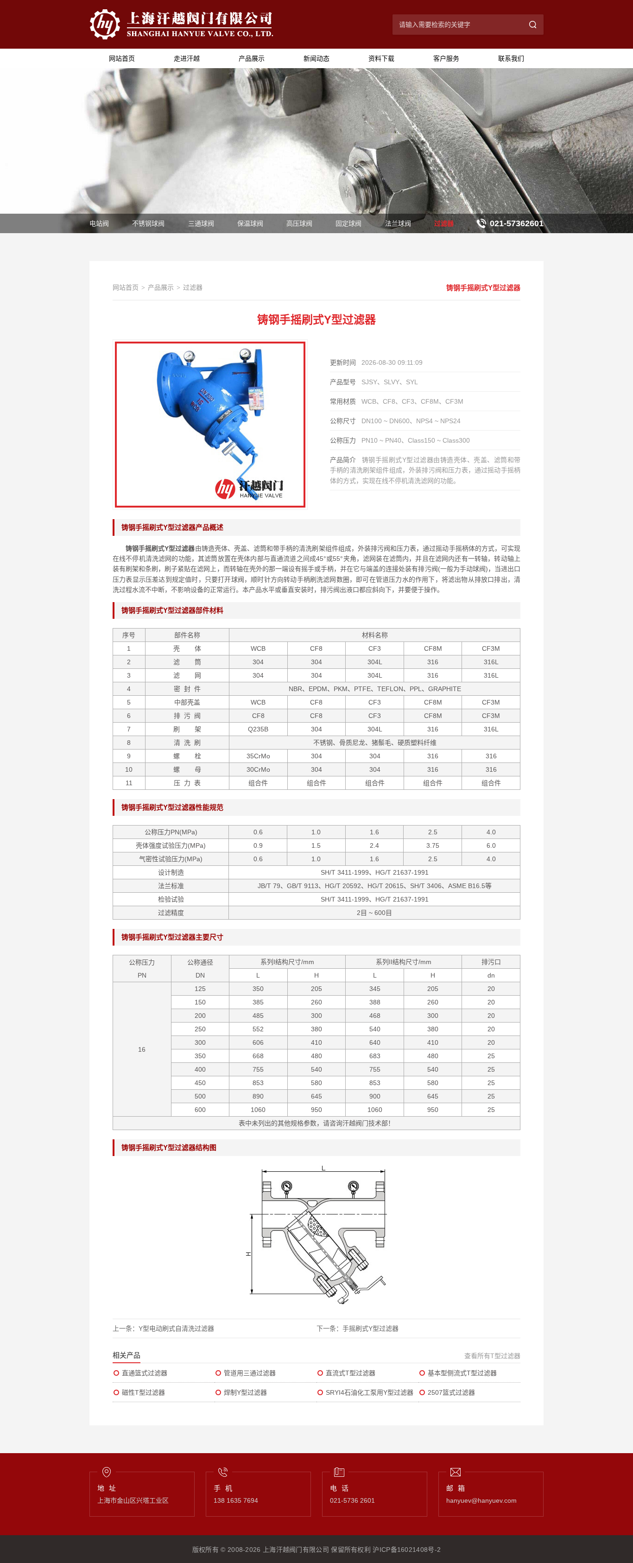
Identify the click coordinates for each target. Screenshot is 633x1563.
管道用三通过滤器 (250, 1373)
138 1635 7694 (236, 1500)
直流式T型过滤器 (350, 1373)
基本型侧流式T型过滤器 (462, 1373)
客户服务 (446, 58)
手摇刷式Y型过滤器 (370, 1328)
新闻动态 (316, 58)
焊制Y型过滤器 (245, 1392)
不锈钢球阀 (148, 223)
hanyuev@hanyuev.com (481, 1500)
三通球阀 (201, 223)
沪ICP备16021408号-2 (407, 1549)
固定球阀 (348, 223)
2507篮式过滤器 (451, 1392)
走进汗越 (187, 58)
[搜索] (533, 24)
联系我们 (511, 58)
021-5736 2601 (352, 1500)
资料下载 (381, 58)
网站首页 (122, 58)
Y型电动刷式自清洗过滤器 (176, 1328)
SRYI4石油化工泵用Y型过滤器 (369, 1392)
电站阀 (99, 223)
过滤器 (444, 223)
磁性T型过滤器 (143, 1392)
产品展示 (252, 58)
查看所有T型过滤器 (492, 1356)
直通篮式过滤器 (144, 1373)
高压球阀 (299, 223)
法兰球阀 (398, 223)
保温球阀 (250, 223)
